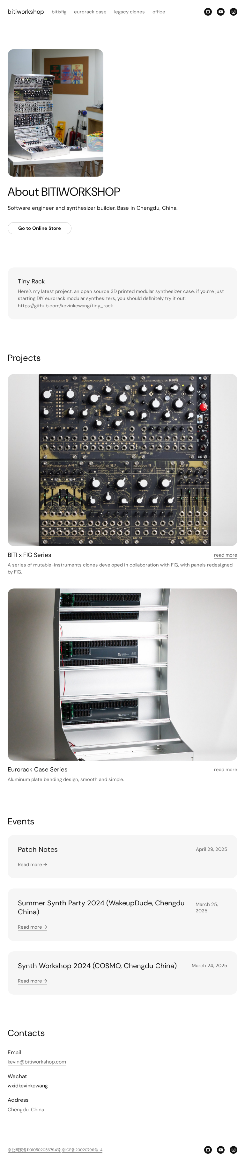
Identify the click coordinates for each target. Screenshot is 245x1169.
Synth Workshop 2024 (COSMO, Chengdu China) (97, 965)
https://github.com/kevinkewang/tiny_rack (65, 306)
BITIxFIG (59, 12)
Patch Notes (38, 849)
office (158, 12)
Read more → (32, 864)
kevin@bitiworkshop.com (37, 1061)
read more (225, 555)
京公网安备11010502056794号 (34, 1149)
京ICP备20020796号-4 (82, 1149)
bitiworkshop (26, 12)
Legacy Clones (129, 12)
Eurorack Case (90, 12)
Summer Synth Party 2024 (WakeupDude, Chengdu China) (101, 907)
